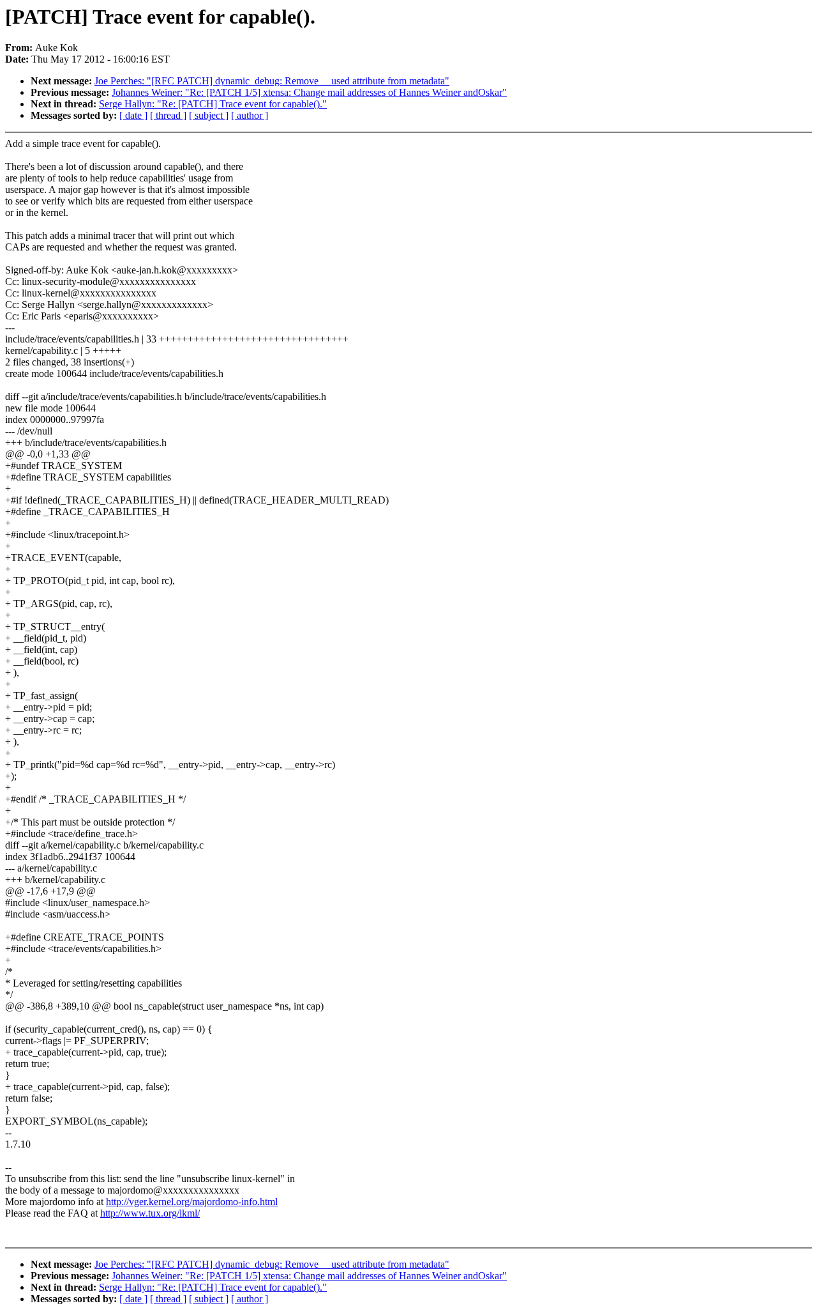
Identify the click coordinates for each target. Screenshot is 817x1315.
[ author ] (249, 115)
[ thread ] (168, 115)
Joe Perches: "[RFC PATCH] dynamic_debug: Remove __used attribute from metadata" (271, 80)
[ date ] (133, 115)
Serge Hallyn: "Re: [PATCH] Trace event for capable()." (213, 103)
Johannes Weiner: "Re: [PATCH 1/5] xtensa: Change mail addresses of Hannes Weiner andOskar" (309, 92)
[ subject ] (209, 115)
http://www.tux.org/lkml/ (150, 1213)
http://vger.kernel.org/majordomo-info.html (192, 1201)
